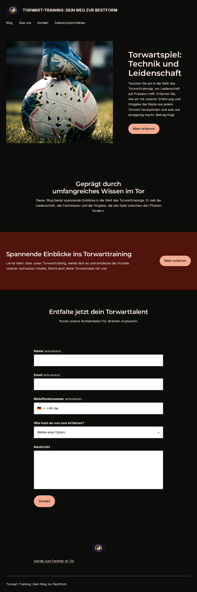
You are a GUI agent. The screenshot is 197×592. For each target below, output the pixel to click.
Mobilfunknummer (58, 399)
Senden (44, 501)
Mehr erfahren (144, 129)
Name (47, 351)
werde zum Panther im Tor (54, 561)
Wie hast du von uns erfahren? (59, 423)
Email (47, 375)
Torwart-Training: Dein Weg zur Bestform (70, 10)
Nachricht (42, 447)
